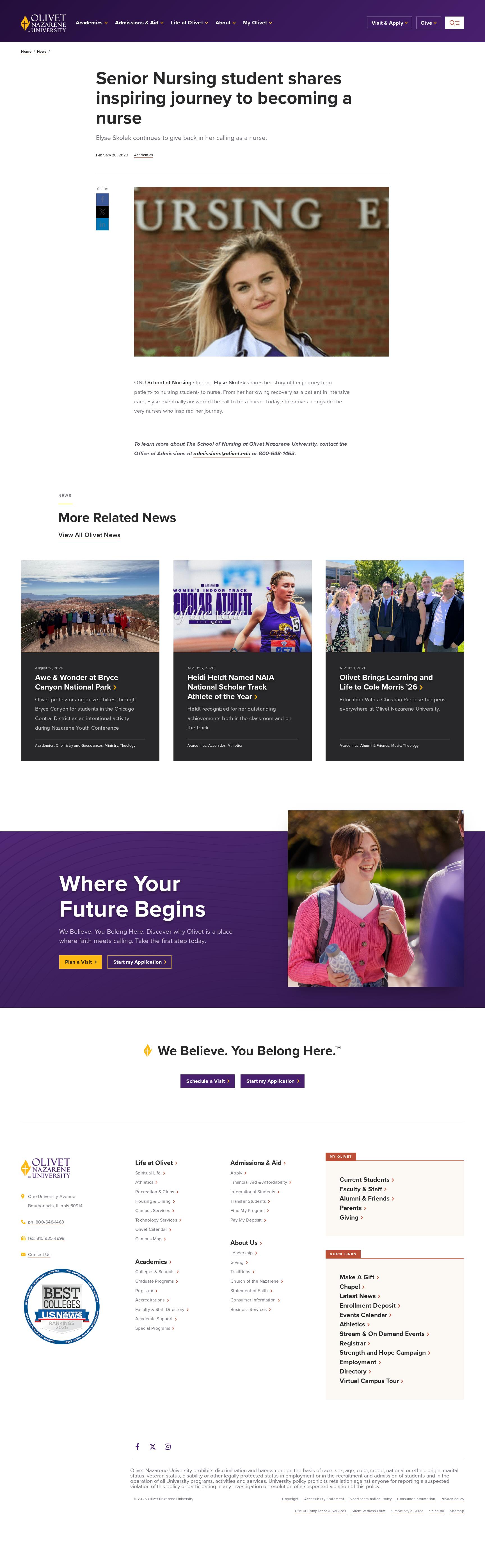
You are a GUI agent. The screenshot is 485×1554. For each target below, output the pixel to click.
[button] (258, 23)
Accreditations (150, 1300)
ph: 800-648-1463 (46, 1222)
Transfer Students (248, 1201)
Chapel (350, 1286)
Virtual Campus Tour (369, 1380)
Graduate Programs (154, 1281)
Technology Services (156, 1220)
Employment (358, 1361)
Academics (143, 155)
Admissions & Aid (256, 1162)
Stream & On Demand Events (382, 1333)
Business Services (248, 1309)
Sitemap (457, 1510)
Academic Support (154, 1318)
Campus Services (152, 1210)
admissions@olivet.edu (221, 453)
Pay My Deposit (246, 1220)
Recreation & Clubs (154, 1191)
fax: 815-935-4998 (46, 1238)
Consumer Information (253, 1300)
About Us (244, 1242)
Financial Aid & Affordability (258, 1182)
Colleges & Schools (155, 1271)
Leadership (241, 1252)
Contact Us (39, 1254)
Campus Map (148, 1238)
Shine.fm (436, 1510)
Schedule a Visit (205, 1081)
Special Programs (152, 1328)
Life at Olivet (154, 1162)
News (42, 51)
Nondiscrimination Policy (371, 1498)
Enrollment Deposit (368, 1305)
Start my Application (137, 962)
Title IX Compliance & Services (320, 1510)
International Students (252, 1191)
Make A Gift (357, 1276)
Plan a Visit (78, 962)
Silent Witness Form (369, 1510)
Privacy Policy (452, 1498)
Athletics (144, 1182)
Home (26, 51)
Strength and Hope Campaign (383, 1352)
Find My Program (247, 1210)
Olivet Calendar (151, 1229)
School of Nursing (169, 382)
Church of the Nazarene (254, 1281)
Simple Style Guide (407, 1510)
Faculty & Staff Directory (159, 1309)
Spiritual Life (148, 1173)
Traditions (240, 1271)
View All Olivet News (89, 534)
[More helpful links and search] (454, 23)
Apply (236, 1173)
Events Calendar (363, 1314)
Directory (353, 1371)
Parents (351, 1207)
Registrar (144, 1290)
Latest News (358, 1295)
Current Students (365, 1179)
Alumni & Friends (365, 1198)
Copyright (290, 1498)
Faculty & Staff (361, 1188)
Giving (237, 1262)
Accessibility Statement (324, 1498)
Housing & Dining (153, 1201)
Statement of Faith (249, 1290)
